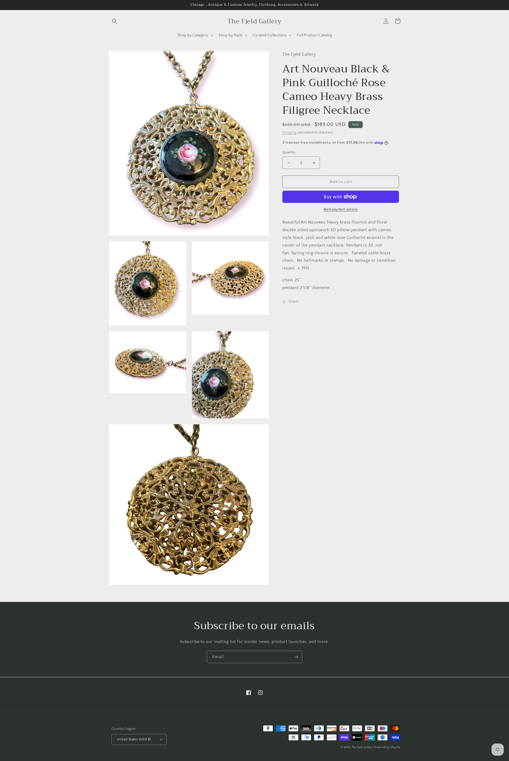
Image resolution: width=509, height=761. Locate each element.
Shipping (289, 132)
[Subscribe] (296, 657)
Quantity (289, 152)
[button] (114, 21)
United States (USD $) (134, 739)
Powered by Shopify (387, 747)
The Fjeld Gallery (362, 747)
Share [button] (293, 301)
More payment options (341, 209)
